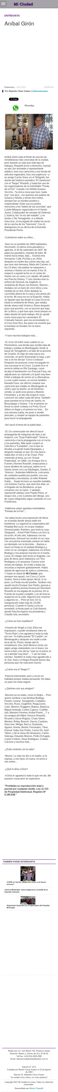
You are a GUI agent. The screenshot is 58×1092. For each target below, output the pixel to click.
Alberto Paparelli (36, 1088)
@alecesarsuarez (40, 91)
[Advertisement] (29, 55)
